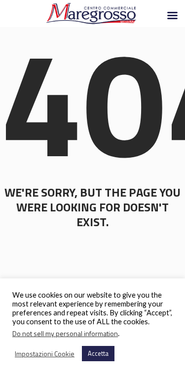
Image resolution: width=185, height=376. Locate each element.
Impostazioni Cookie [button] (44, 354)
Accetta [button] (98, 353)
